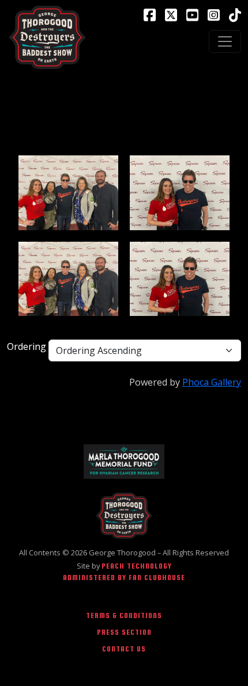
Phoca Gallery (211, 382)
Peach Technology (137, 566)
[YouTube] (192, 15)
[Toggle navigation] (225, 41)
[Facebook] (150, 15)
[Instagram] (214, 15)
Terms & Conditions (124, 615)
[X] (171, 15)
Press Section (124, 632)
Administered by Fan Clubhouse (124, 577)
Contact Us (124, 649)
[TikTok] (235, 15)
